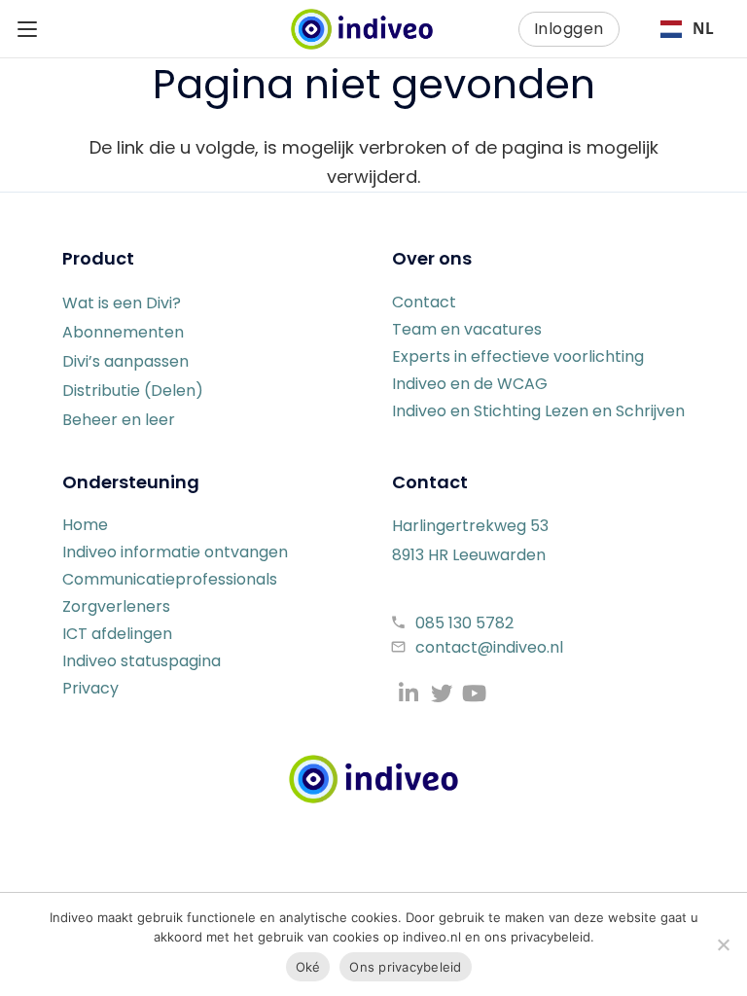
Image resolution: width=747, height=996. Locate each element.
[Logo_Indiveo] (373, 779)
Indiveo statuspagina (141, 661)
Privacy (90, 688)
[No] (722, 944)
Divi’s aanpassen (125, 361)
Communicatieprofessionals (169, 579)
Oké (308, 967)
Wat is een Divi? (121, 303)
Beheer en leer (118, 420)
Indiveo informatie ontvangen (175, 552)
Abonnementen (123, 332)
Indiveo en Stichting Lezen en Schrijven (538, 411)
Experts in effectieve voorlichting (518, 356)
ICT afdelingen (117, 633)
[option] (686, 29)
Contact (424, 302)
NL (703, 28)
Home (85, 525)
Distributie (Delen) (132, 390)
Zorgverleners (116, 606)
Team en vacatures (467, 329)
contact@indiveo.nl (489, 647)
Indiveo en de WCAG (470, 384)
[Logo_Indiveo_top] (362, 29)
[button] (28, 29)
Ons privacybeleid (405, 967)
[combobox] (686, 29)
